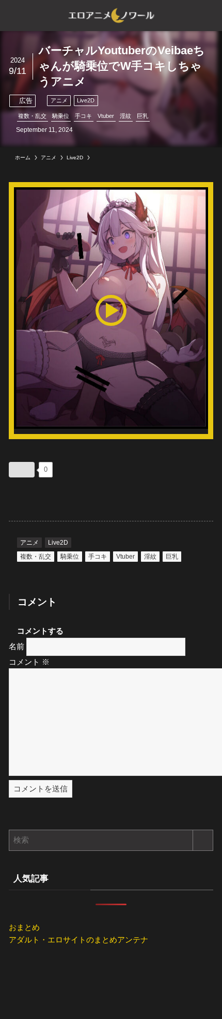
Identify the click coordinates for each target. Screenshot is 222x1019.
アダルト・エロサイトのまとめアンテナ (78, 939)
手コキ (83, 116)
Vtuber (106, 116)
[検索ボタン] (206, 15)
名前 (16, 646)
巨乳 (142, 116)
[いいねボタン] (22, 469)
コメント (29, 661)
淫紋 (125, 116)
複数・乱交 (32, 116)
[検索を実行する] (203, 840)
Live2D (85, 100)
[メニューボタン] (15, 15)
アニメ (59, 100)
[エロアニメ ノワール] (111, 15)
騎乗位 (60, 116)
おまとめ (24, 927)
